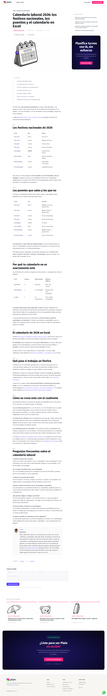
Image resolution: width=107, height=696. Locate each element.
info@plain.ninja (82, 682)
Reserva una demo (97, 2)
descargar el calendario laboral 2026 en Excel (32, 336)
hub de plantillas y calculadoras (42, 353)
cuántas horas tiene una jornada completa (38, 390)
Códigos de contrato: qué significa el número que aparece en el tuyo (86, 22)
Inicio (14, 10)
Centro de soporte (51, 686)
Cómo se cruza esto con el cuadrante (25, 96)
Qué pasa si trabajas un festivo (24, 93)
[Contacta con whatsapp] (104, 692)
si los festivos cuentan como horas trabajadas (38, 388)
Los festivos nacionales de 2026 (24, 81)
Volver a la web (20, 2)
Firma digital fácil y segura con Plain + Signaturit (84, 618)
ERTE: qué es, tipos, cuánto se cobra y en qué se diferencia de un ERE (86, 18)
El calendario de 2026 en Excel (24, 90)
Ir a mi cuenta (87, 2)
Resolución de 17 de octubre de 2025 (29, 117)
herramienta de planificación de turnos (30, 436)
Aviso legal (65, 684)
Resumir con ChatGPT (19, 34)
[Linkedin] (81, 687)
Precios (48, 682)
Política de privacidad (68, 688)
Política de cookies (67, 690)
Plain (8, 2)
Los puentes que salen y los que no (25, 84)
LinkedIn (22, 561)
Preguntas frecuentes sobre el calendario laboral (28, 99)
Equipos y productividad (23, 10)
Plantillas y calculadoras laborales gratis (84, 30)
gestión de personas (31, 548)
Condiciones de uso (67, 682)
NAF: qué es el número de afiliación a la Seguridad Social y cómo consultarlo (86, 27)
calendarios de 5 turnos (50, 441)
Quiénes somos (50, 684)
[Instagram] (79, 687)
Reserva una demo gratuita (53, 659)
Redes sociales (66, 686)
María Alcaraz (40, 30)
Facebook (32, 561)
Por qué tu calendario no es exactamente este (27, 87)
